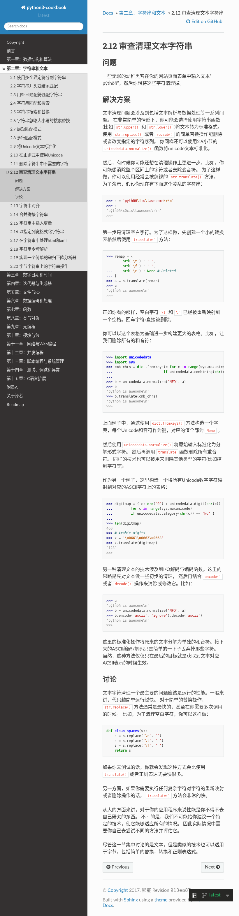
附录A (12, 387)
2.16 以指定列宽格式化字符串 (37, 232)
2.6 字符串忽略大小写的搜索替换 (40, 121)
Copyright (15, 42)
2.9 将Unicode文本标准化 (33, 147)
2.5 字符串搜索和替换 (30, 112)
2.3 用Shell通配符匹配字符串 (36, 95)
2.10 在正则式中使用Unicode (36, 155)
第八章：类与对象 (23, 318)
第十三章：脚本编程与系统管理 (35, 361)
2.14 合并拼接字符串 (29, 214)
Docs (108, 13)
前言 (11, 51)
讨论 (19, 197)
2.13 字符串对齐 (25, 206)
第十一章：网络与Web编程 (31, 344)
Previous (119, 867)
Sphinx (131, 900)
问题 (19, 181)
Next (210, 867)
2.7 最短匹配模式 (25, 129)
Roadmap (15, 404)
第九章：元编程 (21, 327)
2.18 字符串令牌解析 (29, 249)
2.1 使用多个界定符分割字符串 (38, 77)
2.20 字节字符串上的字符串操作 (39, 266)
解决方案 (22, 189)
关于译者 (15, 396)
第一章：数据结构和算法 (29, 59)
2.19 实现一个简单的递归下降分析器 (43, 258)
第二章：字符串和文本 (27, 68)
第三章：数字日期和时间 (29, 275)
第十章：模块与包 (23, 335)
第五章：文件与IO (23, 292)
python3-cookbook (46, 7)
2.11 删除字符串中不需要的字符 (39, 164)
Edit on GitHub (206, 21)
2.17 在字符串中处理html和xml (38, 240)
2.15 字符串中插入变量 (31, 223)
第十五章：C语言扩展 (26, 379)
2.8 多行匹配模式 (25, 138)
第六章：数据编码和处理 (29, 301)
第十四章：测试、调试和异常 (33, 370)
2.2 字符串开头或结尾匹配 (34, 86)
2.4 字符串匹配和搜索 (30, 103)
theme (160, 900)
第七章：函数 (19, 309)
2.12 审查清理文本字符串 (33, 172)
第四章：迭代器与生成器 (29, 284)
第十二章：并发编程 (25, 353)
